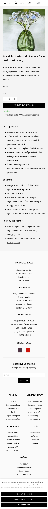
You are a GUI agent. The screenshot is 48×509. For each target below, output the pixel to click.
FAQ (13, 412)
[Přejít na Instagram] (20, 350)
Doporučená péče (13, 416)
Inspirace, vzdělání (13, 450)
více (24, 487)
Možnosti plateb (35, 409)
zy (19, 405)
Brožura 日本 (13, 447)
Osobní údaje (24, 471)
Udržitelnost (35, 436)
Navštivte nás (35, 433)
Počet (5, 94)
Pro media (35, 440)
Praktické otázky (13, 440)
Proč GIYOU (13, 433)
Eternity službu (13, 243)
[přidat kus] (14, 99)
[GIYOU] (40, 3)
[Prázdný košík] (16, 3)
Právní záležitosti (24, 475)
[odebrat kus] (5, 99)
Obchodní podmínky (24, 467)
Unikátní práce (13, 443)
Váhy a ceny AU (35, 419)
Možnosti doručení (35, 401)
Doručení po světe (35, 405)
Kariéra (35, 443)
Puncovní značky (13, 419)
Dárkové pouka (12, 405)
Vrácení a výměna (35, 412)
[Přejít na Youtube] (28, 350)
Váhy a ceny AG (35, 416)
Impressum (24, 464)
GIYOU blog (13, 436)
